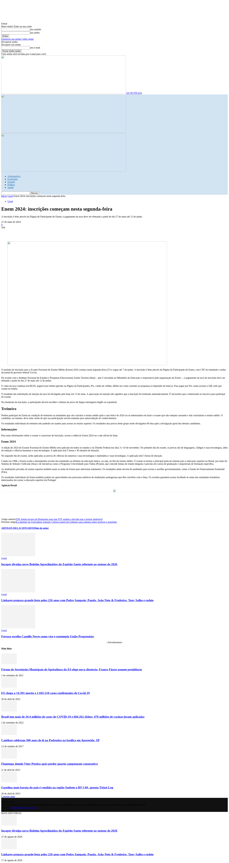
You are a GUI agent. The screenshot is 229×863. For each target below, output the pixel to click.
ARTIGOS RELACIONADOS (17, 528)
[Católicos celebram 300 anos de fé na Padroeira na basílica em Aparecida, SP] (9, 734)
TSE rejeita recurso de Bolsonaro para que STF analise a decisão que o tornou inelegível (59, 519)
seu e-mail (35, 47)
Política (11, 184)
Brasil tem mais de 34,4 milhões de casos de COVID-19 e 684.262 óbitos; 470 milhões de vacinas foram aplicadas (72, 716)
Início (4, 196)
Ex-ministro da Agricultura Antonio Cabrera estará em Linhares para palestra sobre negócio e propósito (66, 522)
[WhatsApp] (40, 232)
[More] (51, 232)
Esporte (11, 182)
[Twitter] (17, 232)
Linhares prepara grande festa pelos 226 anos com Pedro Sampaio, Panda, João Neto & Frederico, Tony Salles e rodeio (77, 600)
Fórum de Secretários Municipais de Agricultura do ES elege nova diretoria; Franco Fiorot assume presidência (71, 669)
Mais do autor (41, 528)
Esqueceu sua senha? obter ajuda (17, 39)
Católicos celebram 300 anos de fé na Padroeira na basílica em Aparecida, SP (50, 740)
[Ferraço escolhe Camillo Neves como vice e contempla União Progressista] (18, 627)
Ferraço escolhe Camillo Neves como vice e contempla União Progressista (47, 636)
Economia (12, 179)
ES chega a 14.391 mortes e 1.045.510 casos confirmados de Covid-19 (45, 693)
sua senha (35, 32)
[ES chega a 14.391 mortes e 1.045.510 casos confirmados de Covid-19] (9, 687)
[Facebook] (6, 232)
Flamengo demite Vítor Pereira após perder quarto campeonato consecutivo (49, 763)
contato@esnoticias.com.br (23, 807)
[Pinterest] (29, 232)
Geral (10, 196)
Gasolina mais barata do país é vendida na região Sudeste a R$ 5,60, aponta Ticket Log (57, 787)
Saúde (10, 187)
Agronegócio (13, 176)
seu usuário (35, 29)
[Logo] (63, 132)
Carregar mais (8, 796)
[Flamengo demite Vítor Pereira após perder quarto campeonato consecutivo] (9, 758)
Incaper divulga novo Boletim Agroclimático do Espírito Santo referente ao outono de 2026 (59, 564)
